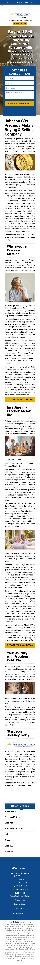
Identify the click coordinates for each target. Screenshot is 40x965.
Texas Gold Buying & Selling (20, 896)
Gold (7, 834)
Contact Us (20, 908)
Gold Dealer (10, 823)
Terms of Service (20, 904)
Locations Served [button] (19, 913)
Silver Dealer (10, 811)
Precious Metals (12, 817)
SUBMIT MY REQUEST (19, 103)
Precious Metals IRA (14, 828)
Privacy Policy (20, 900)
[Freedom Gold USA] (20, 864)
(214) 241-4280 (20, 18)
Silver (7, 840)
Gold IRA (9, 846)
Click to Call (21, 23)
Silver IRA (9, 851)
